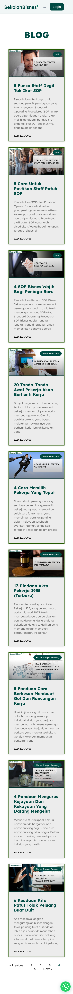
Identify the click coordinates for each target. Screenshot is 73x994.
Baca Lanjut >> (22, 136)
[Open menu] (45, 6)
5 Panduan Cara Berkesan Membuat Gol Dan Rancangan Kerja (35, 696)
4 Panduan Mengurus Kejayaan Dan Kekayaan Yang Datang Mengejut (36, 804)
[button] (65, 986)
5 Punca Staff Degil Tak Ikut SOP (34, 88)
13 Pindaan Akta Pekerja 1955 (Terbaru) (31, 590)
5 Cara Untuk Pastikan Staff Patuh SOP (35, 188)
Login (57, 7)
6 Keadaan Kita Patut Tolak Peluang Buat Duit (35, 905)
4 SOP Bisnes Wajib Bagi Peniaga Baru (34, 289)
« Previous (16, 965)
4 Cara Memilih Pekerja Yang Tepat (34, 490)
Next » (47, 969)
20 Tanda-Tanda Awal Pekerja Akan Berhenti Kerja (33, 389)
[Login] (67, 6)
